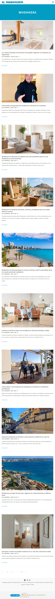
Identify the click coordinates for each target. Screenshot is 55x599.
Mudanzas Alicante (7, 582)
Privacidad (46, 582)
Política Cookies (30, 584)
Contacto (24, 582)
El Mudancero (7, 56)
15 (21, 571)
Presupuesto (30, 582)
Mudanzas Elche (17, 582)
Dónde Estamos (39, 582)
